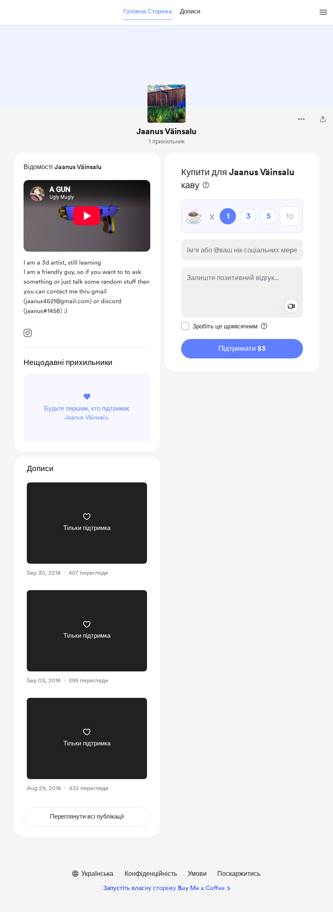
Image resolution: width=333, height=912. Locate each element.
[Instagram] (28, 333)
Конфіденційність (151, 873)
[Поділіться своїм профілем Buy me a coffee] (323, 119)
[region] (242, 261)
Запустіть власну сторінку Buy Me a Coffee (164, 888)
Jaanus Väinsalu (166, 131)
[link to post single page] (87, 530)
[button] (147, 11)
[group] (87, 530)
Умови (197, 873)
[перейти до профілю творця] (166, 103)
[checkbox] (219, 326)
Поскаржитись (238, 873)
